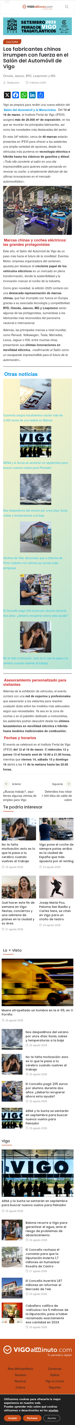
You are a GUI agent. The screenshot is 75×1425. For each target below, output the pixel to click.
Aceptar (12, 1418)
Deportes (55, 1387)
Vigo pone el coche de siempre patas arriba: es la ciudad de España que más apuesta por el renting (56, 852)
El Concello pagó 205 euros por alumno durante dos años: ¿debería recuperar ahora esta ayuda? (47, 1090)
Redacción (13, 82)
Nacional (20, 1381)
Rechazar (32, 1418)
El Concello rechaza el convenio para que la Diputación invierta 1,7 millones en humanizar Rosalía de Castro (43, 1258)
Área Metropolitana (20, 1368)
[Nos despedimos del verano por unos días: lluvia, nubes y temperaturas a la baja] (35, 489)
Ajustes (52, 1418)
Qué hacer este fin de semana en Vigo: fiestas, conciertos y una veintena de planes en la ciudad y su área (18, 913)
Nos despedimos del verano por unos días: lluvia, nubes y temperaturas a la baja (47, 1036)
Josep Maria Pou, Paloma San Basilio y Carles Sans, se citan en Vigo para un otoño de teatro (55, 911)
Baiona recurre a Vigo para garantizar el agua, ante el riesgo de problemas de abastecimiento (46, 1229)
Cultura (12, 42)
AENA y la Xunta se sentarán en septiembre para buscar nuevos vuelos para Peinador (47, 1117)
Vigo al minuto (54, 1381)
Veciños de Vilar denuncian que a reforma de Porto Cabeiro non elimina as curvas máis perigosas (32, 563)
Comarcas (54, 1368)
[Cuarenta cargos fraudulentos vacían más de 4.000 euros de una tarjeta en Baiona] (35, 394)
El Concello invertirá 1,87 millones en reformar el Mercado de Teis (44, 1285)
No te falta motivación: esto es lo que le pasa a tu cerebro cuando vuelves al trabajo (18, 852)
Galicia (54, 1375)
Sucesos (20, 1375)
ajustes (53, 1410)
